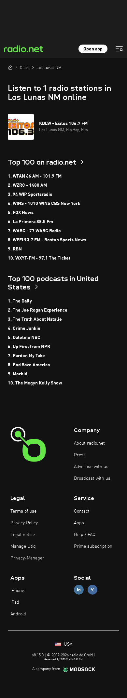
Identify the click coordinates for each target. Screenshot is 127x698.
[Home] (10, 67)
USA (67, 644)
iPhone (17, 590)
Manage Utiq (23, 546)
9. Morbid (17, 374)
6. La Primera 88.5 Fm (30, 222)
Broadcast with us (92, 478)
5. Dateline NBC (24, 337)
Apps (79, 523)
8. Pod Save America (29, 365)
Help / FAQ (84, 534)
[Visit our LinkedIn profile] (78, 589)
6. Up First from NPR (29, 346)
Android (18, 614)
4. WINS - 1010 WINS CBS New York (44, 203)
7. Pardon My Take (26, 356)
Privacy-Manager (27, 558)
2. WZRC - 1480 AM (27, 185)
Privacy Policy (24, 523)
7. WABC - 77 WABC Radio (34, 231)
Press (80, 455)
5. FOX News (21, 212)
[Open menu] (119, 49)
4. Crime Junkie (24, 328)
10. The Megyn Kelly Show (35, 383)
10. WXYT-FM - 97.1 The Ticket (39, 258)
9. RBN (15, 249)
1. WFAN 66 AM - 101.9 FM (35, 176)
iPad (14, 602)
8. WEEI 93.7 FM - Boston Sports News (47, 240)
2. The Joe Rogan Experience (37, 310)
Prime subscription (93, 546)
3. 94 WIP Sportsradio (30, 194)
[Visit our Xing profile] (92, 589)
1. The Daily (20, 301)
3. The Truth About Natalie (35, 319)
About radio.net (89, 443)
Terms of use (23, 511)
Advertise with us (91, 466)
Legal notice (22, 534)
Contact (82, 511)
